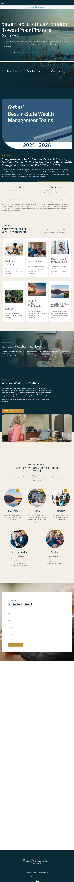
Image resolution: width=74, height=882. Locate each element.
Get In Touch (14, 645)
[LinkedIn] (14, 53)
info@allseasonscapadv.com (37, 876)
